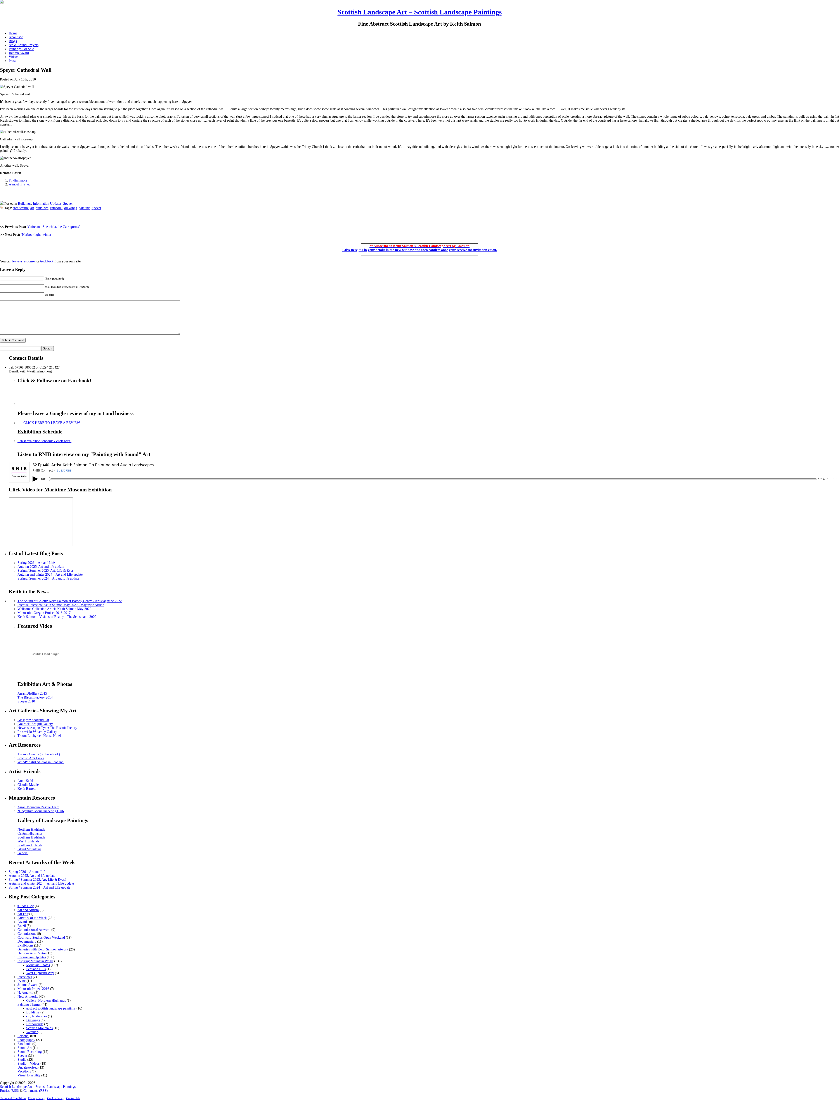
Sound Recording (29, 1051)
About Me (16, 37)
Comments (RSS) (35, 1090)
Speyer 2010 (26, 701)
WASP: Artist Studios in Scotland (40, 762)
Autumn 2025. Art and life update (40, 566)
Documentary (26, 941)
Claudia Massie (28, 784)
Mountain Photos (38, 965)
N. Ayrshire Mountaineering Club (40, 811)
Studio (21, 1059)
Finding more (18, 180)
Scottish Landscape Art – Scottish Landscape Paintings (420, 12)
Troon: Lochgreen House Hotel (39, 735)
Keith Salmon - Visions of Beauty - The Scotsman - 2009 (56, 616)
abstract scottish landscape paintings (51, 1008)
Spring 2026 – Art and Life (36, 562)
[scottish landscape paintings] (1, 2)
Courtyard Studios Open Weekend (41, 937)
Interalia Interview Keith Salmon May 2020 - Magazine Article (60, 605)
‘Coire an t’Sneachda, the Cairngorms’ (53, 227)
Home (13, 33)
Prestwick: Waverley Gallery (37, 732)
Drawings (33, 1020)
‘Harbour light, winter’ (36, 234)
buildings (42, 208)
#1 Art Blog (25, 906)
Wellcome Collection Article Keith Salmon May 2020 (54, 609)
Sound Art (24, 1048)
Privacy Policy (36, 1098)
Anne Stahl (25, 781)
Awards (22, 922)
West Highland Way (40, 973)
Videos (13, 57)
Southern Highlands (31, 837)
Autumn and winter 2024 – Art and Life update (50, 574)
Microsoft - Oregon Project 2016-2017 (44, 613)
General (22, 853)
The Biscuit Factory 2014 (35, 697)
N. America (25, 992)
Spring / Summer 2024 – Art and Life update (48, 578)
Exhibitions (25, 945)
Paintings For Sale (21, 49)
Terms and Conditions (13, 1098)
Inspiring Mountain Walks (35, 961)
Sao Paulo (24, 1044)
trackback (47, 261)
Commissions (26, 933)
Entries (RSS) (9, 1090)
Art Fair (22, 914)
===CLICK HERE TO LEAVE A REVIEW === (52, 422)
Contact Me (73, 1098)
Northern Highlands (31, 829)
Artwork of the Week (32, 918)
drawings (70, 208)
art (32, 208)
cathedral (56, 208)
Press (12, 61)
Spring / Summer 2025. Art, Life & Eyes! (46, 570)
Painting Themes (29, 1004)
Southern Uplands (29, 845)
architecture (21, 208)
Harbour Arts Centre (31, 953)
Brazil (21, 926)
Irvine (21, 981)
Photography (26, 1040)
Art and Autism (28, 910)
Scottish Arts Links (30, 758)
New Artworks (27, 996)
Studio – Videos (28, 1063)
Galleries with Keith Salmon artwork (42, 949)
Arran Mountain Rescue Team (38, 807)
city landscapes (36, 1016)
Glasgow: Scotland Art (33, 720)
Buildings (24, 203)
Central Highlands (30, 833)
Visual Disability (28, 1075)
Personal (23, 1036)
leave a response (23, 261)
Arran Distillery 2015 (32, 693)
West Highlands (28, 841)
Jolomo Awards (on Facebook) (38, 754)
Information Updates (47, 203)
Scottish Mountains (39, 1028)
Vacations (24, 1071)
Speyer (68, 203)
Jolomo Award (19, 53)
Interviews (24, 977)
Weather (32, 1032)
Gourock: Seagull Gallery (35, 724)
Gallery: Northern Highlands (46, 1000)
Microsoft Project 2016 (33, 988)
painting (84, 208)
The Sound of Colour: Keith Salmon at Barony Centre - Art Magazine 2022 (69, 601)
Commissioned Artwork (33, 929)
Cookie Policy (55, 1098)
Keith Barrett (26, 788)
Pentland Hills (36, 969)
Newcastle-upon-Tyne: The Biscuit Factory (47, 728)
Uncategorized (27, 1067)
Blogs (13, 41)
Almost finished (20, 184)
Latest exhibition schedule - (44, 441)
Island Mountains (29, 849)
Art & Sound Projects (23, 45)
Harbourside (34, 1024)
